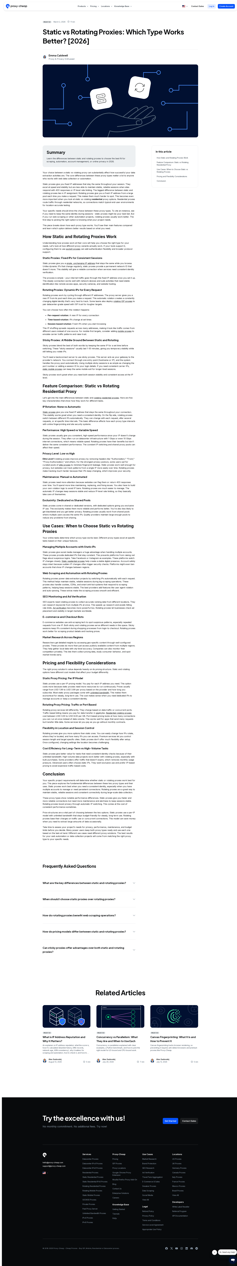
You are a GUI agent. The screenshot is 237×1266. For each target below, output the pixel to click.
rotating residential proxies (106, 398)
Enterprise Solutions (120, 1193)
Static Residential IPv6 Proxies (95, 1182)
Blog (114, 1184)
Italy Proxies (177, 1177)
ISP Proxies (117, 1163)
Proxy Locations (119, 1168)
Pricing (115, 1159)
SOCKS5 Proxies (89, 1200)
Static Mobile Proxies (91, 1195)
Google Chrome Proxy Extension (122, 1173)
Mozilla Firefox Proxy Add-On (124, 1180)
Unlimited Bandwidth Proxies (94, 1213)
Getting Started (118, 1209)
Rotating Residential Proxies (94, 1186)
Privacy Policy (148, 1216)
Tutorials (116, 1214)
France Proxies (178, 1182)
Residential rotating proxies (119, 713)
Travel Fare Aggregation (152, 1177)
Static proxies (49, 412)
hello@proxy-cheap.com (53, 1162)
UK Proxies (176, 1163)
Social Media (147, 1195)
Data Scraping (148, 1191)
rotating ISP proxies (122, 301)
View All (145, 1200)
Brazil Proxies (178, 1191)
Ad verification (59, 608)
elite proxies (64, 465)
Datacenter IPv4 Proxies (93, 1163)
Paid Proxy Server (90, 1209)
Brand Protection (149, 1163)
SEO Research (148, 1168)
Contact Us (117, 1189)
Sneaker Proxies (149, 1186)
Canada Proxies (178, 1172)
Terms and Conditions (151, 1220)
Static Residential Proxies (93, 1177)
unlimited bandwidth (99, 692)
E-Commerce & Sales (151, 1182)
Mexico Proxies (178, 1186)
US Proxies (176, 1159)
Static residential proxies (73, 561)
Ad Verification (148, 1172)
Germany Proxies (179, 1168)
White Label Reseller (180, 1207)
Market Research (149, 1159)
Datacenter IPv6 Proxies (93, 1168)
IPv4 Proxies (88, 1218)
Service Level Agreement (152, 1225)
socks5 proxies (73, 249)
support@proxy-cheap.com (54, 1166)
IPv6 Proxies (88, 1222)
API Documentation (180, 1216)
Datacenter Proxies (90, 1159)
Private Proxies (89, 1204)
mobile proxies (125, 331)
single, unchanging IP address (81, 263)
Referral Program (179, 1211)
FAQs (114, 1218)
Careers (115, 1198)
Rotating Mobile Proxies (92, 1191)
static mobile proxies (52, 369)
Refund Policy (148, 1211)
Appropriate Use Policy (152, 1229)
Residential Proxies (90, 1172)
